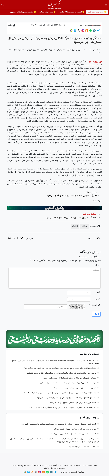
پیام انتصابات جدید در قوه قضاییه (82, 446)
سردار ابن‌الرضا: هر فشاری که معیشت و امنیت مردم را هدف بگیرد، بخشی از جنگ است (62, 407)
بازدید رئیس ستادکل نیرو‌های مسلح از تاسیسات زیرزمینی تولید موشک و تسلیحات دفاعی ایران (58, 424)
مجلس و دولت (86, 25)
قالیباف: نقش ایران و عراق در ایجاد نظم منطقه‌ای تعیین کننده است (69, 378)
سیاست (96, 25)
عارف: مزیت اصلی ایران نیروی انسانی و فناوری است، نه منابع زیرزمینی (68, 383)
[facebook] (17, 238)
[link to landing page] (55, 4)
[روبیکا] (71, 31)
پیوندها (81, 472)
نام (98, 292)
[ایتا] (86, 31)
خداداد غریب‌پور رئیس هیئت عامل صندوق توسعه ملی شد (73, 402)
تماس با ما (73, 472)
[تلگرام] (98, 31)
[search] (2, 5)
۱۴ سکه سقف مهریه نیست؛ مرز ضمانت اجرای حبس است (73, 434)
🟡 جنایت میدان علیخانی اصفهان (23, 12)
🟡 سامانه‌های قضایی (47, 12)
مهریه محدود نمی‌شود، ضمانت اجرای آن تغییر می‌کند (75, 429)
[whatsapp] (9, 238)
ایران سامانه (48, 468)
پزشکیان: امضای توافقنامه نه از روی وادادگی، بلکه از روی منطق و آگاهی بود (66, 397)
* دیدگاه (96, 265)
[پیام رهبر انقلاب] (54, 339)
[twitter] (21, 238)
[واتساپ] (90, 31)
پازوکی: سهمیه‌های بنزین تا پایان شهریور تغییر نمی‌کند (74, 388)
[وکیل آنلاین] (54, 208)
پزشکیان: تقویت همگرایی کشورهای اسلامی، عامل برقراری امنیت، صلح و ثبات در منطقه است (60, 393)
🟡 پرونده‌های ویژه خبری (97, 12)
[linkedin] (14, 238)
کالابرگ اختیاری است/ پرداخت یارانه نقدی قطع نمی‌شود (71, 217)
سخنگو (84, 226)
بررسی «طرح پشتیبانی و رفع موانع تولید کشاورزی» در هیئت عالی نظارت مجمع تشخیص (61, 373)
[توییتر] (79, 31)
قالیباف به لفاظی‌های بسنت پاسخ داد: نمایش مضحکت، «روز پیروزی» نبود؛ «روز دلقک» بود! (60, 368)
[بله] (94, 31)
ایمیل (97, 298)
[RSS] (32, 472)
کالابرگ (75, 226)
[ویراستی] (75, 31)
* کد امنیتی (94, 305)
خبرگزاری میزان (95, 61)
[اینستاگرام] (82, 31)
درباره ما (64, 472)
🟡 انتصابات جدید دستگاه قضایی (71, 12)
